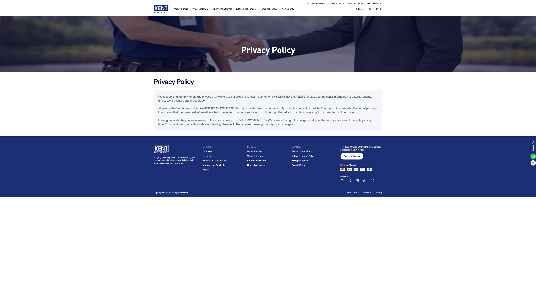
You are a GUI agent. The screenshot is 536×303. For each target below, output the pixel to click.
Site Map (378, 192)
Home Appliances (256, 165)
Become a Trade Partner (215, 160)
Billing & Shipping (300, 160)
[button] (360, 9)
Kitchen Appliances (257, 160)
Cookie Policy (298, 165)
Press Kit (207, 156)
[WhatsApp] (533, 156)
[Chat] (533, 163)
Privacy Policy (352, 192)
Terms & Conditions (302, 151)
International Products (214, 165)
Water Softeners (255, 156)
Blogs (206, 169)
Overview (207, 151)
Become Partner (352, 156)
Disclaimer (366, 192)
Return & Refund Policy (303, 156)
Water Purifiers (254, 151)
